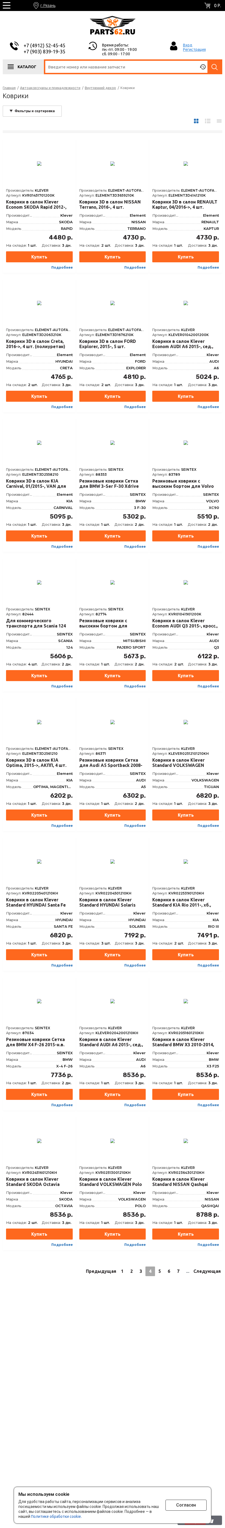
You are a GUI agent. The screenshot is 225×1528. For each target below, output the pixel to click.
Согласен (186, 1505)
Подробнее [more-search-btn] (62, 267)
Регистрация (194, 49)
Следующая (207, 1271)
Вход (187, 45)
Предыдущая (101, 1271)
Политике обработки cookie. (56, 1516)
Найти (215, 67)
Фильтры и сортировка (35, 111)
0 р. (217, 5)
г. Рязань (47, 5)
